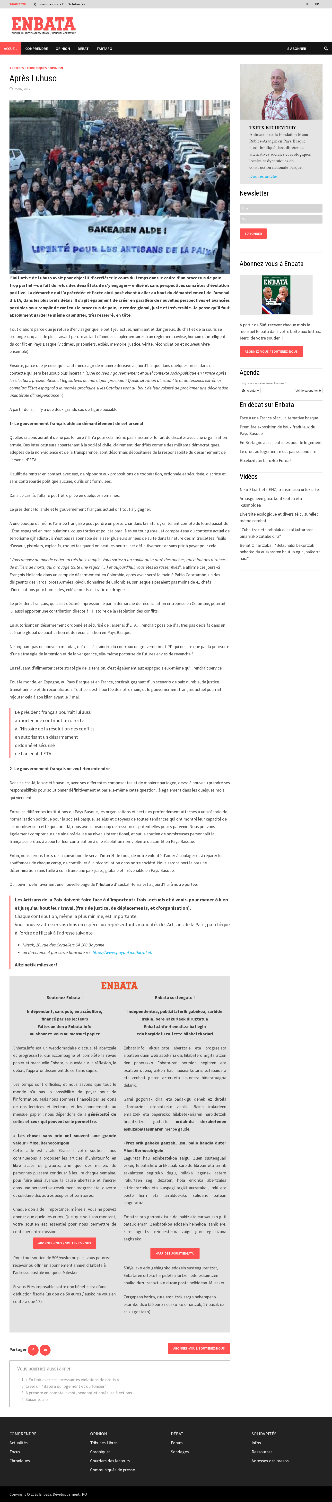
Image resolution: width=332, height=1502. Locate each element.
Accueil (10, 48)
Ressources (262, 1452)
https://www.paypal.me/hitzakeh (122, 952)
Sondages (180, 1452)
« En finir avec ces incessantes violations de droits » (72, 1379)
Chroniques (37, 68)
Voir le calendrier (307, 390)
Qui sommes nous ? (48, 4)
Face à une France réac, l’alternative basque (279, 418)
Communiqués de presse (112, 1470)
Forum (177, 1442)
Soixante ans (37, 1399)
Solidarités (76, 4)
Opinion (63, 48)
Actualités (18, 1442)
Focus (14, 1452)
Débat (83, 48)
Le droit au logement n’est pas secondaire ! (279, 451)
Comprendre (36, 48)
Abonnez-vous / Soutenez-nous (64, 1243)
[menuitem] (308, 4)
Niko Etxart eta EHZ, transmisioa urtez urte (279, 489)
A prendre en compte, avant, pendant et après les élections (79, 1393)
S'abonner (296, 48)
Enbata (45, 1494)
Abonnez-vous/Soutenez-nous (199, 1348)
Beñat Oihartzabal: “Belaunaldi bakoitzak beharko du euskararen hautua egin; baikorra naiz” (280, 551)
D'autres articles (263, 176)
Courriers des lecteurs (110, 1461)
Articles (16, 68)
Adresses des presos (270, 1461)
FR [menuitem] (317, 4)
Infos (256, 1442)
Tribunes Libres (104, 1442)
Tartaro (104, 48)
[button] (250, 390)
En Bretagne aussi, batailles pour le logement (281, 442)
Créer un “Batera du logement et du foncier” (66, 1386)
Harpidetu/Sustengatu (175, 1253)
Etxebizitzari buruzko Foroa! (265, 460)
